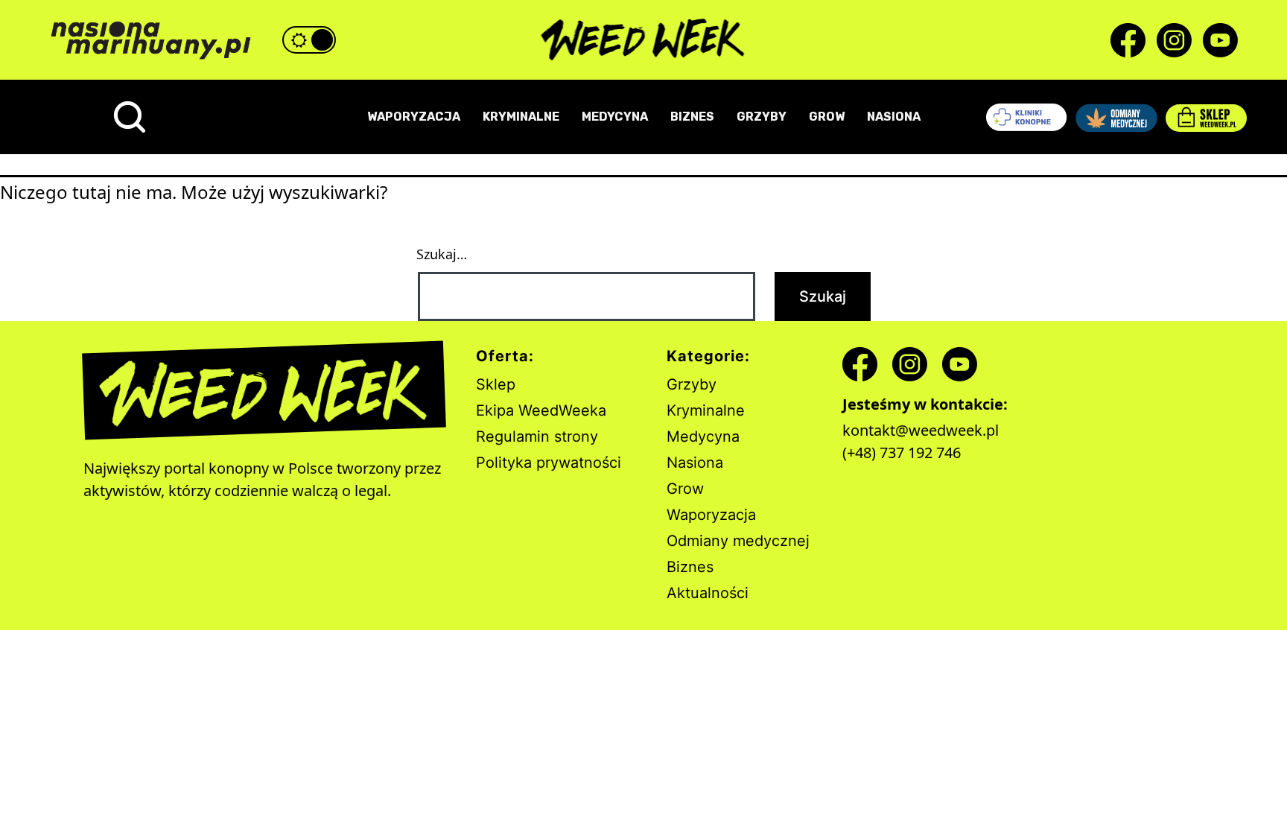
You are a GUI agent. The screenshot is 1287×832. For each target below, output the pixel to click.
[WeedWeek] (643, 40)
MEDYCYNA (615, 116)
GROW (827, 116)
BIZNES (692, 116)
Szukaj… (441, 254)
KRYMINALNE (521, 116)
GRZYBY (761, 116)
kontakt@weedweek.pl (920, 430)
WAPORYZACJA (413, 116)
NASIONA (894, 116)
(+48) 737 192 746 (901, 452)
